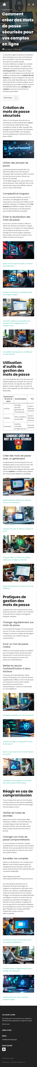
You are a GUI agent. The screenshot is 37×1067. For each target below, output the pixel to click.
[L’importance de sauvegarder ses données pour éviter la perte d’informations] (18, 767)
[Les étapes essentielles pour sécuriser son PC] (18, 702)
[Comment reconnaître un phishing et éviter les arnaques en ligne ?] (18, 279)
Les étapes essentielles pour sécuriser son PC (18, 715)
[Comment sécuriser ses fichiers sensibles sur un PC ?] (18, 515)
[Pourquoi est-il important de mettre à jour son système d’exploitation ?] (18, 926)
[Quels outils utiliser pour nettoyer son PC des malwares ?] (18, 572)
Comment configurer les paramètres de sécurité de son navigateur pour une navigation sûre (16, 323)
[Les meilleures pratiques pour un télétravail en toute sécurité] (18, 338)
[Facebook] (4, 1049)
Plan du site (5, 1024)
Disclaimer (14, 1062)
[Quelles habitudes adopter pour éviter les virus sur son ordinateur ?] (18, 487)
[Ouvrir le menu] (33, 4)
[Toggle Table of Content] (15, 97)
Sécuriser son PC (7, 9)
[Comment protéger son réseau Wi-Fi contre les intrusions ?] (18, 728)
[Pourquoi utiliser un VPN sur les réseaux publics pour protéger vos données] (18, 544)
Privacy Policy (5, 1062)
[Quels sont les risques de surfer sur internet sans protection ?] (18, 250)
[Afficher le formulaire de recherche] (29, 4)
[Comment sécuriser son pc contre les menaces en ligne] (18, 984)
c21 (24, 1062)
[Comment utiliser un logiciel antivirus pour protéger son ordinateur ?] (18, 955)
